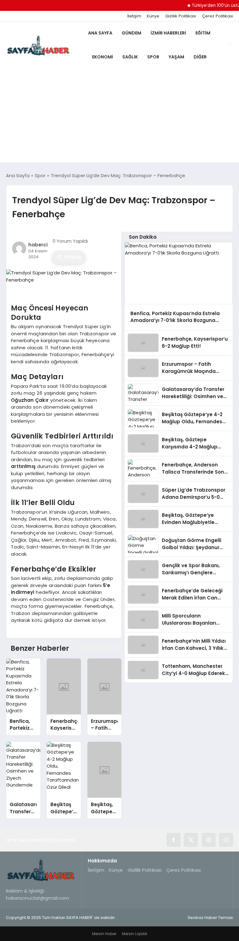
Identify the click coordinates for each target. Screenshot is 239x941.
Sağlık (130, 57)
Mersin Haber (104, 933)
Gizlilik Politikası (180, 16)
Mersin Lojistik (134, 933)
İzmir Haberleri (168, 33)
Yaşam (176, 57)
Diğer (200, 57)
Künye (153, 16)
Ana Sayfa (100, 33)
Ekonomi (102, 57)
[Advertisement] (119, 115)
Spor (153, 57)
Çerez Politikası (217, 16)
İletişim (134, 16)
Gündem (131, 33)
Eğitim (202, 33)
